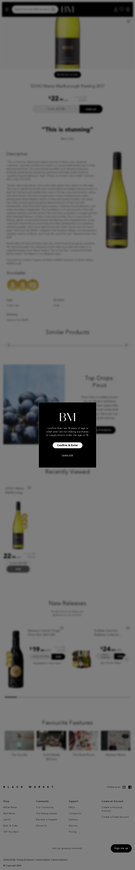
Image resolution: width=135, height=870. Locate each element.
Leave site (67, 455)
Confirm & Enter (67, 445)
